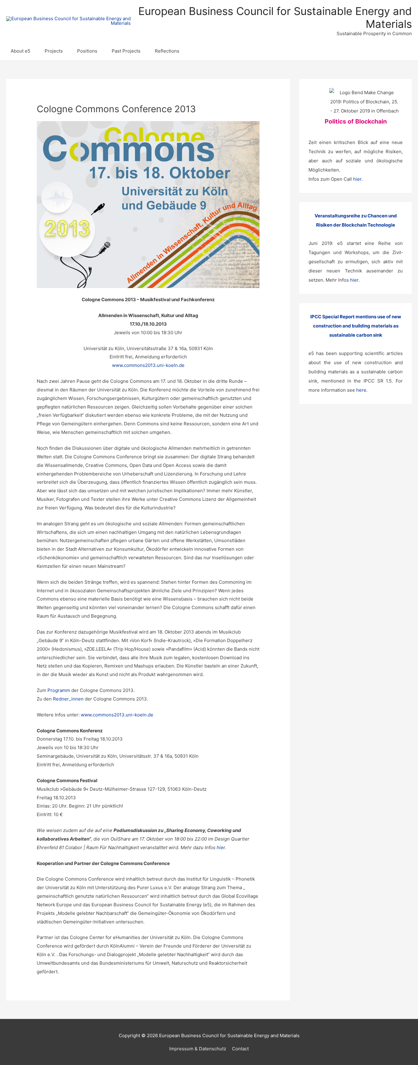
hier (221, 847)
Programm (58, 690)
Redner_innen (68, 699)
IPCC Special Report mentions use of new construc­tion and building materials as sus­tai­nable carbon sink (355, 326)
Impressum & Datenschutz (197, 1049)
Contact (240, 1049)
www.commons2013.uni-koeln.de (148, 365)
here (361, 390)
